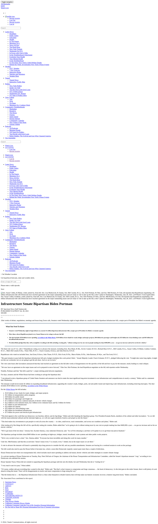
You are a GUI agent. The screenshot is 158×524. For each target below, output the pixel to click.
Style (11, 101)
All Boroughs (5, 4)
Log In (11, 24)
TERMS (8, 499)
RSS (6, 488)
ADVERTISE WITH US (13, 495)
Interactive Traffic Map (17, 82)
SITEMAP (9, 492)
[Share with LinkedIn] (21, 315)
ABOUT (8, 486)
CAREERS (9, 494)
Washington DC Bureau (17, 93)
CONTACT (9, 484)
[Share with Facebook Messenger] (12, 315)
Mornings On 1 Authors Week (19, 105)
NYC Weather (14, 68)
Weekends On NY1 (16, 51)
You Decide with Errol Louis (19, 134)
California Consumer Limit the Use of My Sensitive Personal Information (30, 505)
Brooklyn (12, 111)
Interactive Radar (15, 72)
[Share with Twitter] (4, 315)
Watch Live (5, 8)
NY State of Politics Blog (18, 95)
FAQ (7, 490)
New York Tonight (15, 49)
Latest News (9, 32)
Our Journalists (10, 138)
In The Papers (14, 41)
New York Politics (15, 86)
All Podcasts (13, 128)
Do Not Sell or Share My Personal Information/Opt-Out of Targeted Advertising (32, 507)
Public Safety (13, 36)
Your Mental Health (16, 59)
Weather (8, 66)
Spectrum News (10, 482)
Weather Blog (14, 76)
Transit (7, 78)
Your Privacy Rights (12, 501)
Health (11, 39)
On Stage (12, 103)
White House (10, 389)
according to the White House (47, 337)
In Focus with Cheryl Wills (18, 53)
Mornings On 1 (14, 43)
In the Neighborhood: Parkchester (20, 55)
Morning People (14, 130)
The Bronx (13, 113)
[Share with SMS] (6, 315)
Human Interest (14, 119)
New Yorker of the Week (17, 122)
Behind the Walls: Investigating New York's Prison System (29, 65)
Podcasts (8, 126)
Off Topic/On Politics (16, 132)
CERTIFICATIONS (12, 497)
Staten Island (13, 117)
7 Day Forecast (14, 70)
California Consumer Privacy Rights (17, 503)
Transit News (13, 80)
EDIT (3, 6)
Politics (7, 84)
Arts (10, 99)
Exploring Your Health (17, 57)
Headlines (12, 34)
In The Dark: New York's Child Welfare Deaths (25, 63)
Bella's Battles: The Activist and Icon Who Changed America (30, 136)
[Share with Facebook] (2, 315)
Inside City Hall (14, 88)
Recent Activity (14, 18)
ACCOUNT (9, 147)
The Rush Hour (14, 47)
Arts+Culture (9, 97)
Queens (12, 115)
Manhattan (13, 109)
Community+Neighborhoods (15, 107)
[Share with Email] (23, 315)
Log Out (12, 20)
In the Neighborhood (16, 61)
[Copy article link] (2, 317)
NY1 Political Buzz (16, 92)
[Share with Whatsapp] (17, 315)
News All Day (14, 45)
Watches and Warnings (17, 74)
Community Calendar (16, 120)
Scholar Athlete (14, 124)
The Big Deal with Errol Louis (19, 90)
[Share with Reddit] (10, 315)
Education (12, 37)
